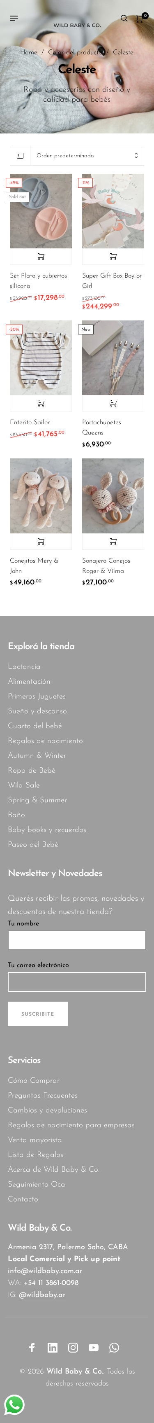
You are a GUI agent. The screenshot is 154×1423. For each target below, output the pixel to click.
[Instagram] (73, 1348)
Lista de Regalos (35, 1155)
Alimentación (29, 682)
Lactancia (24, 667)
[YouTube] (94, 1348)
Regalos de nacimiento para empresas (71, 1125)
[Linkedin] (52, 1348)
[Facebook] (32, 1348)
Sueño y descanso (37, 711)
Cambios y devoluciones (47, 1111)
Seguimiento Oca (36, 1185)
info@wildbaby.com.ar (45, 1271)
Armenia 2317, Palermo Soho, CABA (68, 1247)
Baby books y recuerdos (47, 830)
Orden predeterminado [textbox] (65, 156)
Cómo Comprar (34, 1081)
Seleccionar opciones (41, 256)
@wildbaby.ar (42, 1295)
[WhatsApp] (114, 1348)
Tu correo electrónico (38, 965)
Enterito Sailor (30, 422)
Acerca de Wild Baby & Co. (53, 1170)
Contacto (23, 1199)
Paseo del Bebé (33, 845)
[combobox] (87, 156)
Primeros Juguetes (37, 697)
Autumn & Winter (37, 756)
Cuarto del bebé (35, 726)
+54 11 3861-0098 (51, 1283)
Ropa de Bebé (31, 771)
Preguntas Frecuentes (43, 1096)
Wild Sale (24, 786)
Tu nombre (23, 924)
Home (28, 52)
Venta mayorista (35, 1140)
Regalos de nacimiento (45, 741)
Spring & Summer (37, 800)
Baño (16, 815)
